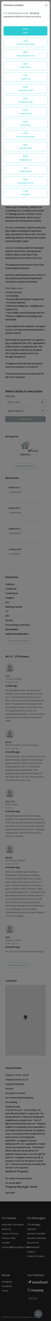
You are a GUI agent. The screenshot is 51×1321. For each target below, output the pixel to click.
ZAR (25, 135)
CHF (25, 123)
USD (25, 42)
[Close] (46, 5)
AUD (25, 89)
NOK (25, 181)
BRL (25, 146)
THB (25, 193)
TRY (25, 77)
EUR (25, 31)
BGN (25, 158)
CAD (25, 100)
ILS (25, 169)
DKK (25, 112)
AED (25, 65)
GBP (26, 54)
